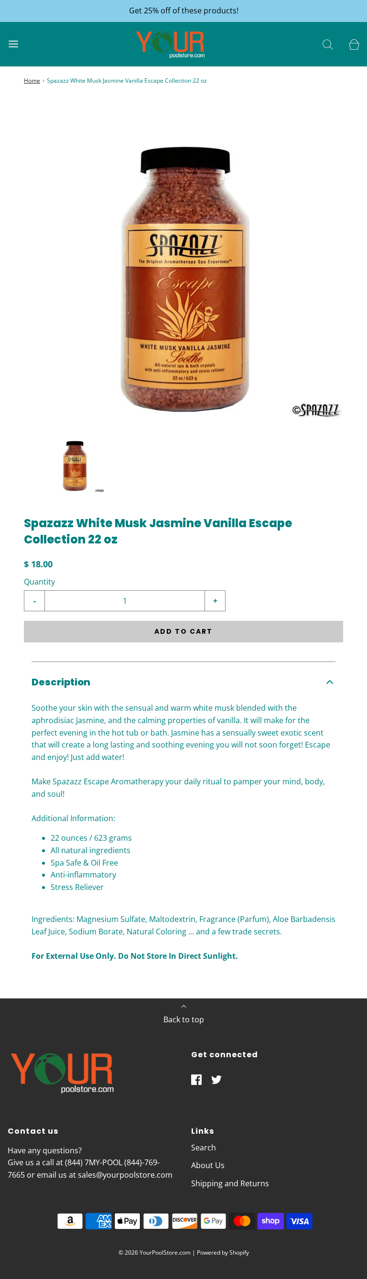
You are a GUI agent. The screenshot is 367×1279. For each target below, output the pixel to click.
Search (203, 1147)
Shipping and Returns (230, 1183)
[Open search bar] (327, 44)
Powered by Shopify (223, 1252)
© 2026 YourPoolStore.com (155, 1252)
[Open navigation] (13, 44)
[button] (74, 462)
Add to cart (183, 631)
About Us (208, 1165)
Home (32, 80)
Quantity (39, 581)
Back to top (183, 1019)
